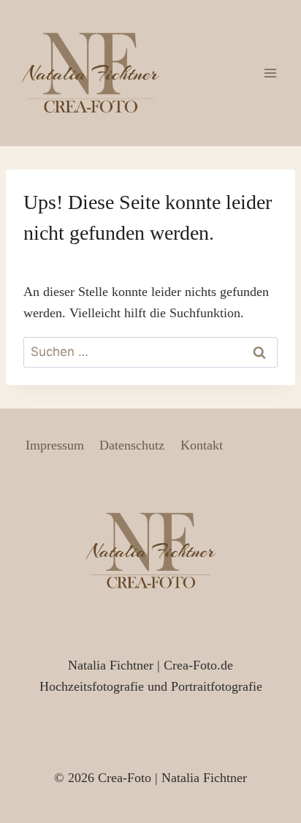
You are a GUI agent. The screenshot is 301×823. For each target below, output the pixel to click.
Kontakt (201, 445)
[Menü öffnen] (269, 72)
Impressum (55, 445)
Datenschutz (131, 445)
